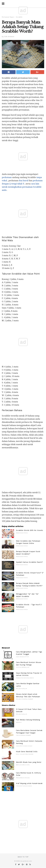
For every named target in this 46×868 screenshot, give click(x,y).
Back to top (23, 857)
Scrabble (19, 17)
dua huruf (23, 180)
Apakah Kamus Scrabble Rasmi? (29, 562)
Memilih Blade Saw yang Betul (28, 762)
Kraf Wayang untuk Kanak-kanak (29, 783)
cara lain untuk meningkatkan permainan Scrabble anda (21, 187)
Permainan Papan (8, 17)
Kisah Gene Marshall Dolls (26, 751)
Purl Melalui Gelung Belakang (28, 720)
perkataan (7, 177)
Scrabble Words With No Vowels (29, 530)
